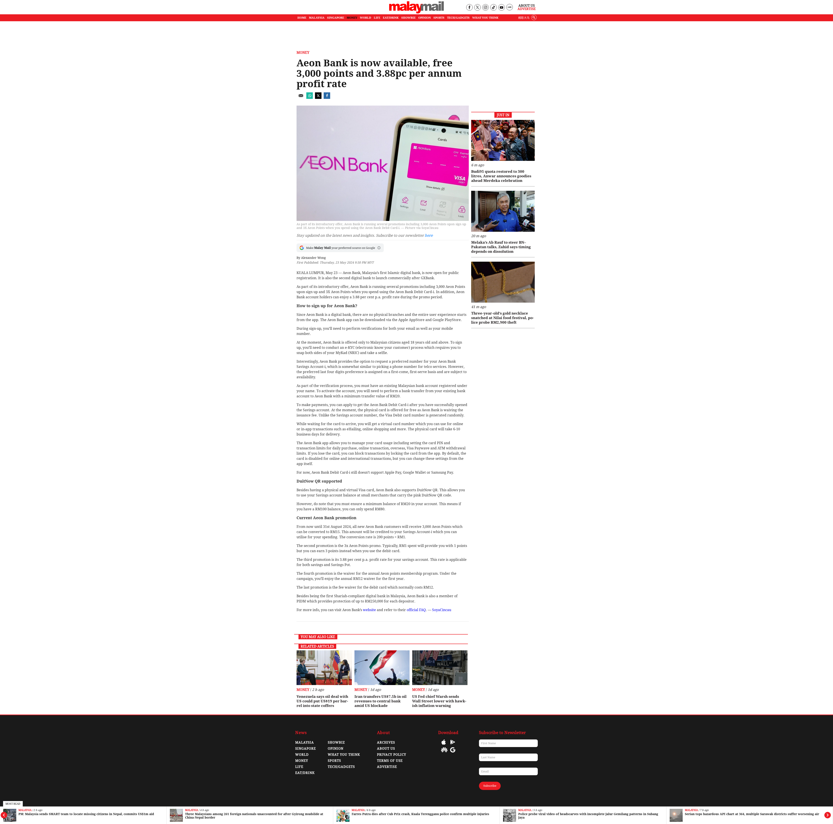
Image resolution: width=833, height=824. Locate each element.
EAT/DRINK (391, 17)
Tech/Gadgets (341, 767)
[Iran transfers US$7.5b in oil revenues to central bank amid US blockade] (382, 667)
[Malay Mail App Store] (443, 745)
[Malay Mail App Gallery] (444, 753)
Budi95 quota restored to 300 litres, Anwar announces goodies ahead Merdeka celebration (501, 176)
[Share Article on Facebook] (327, 98)
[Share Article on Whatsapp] (309, 98)
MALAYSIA (317, 17)
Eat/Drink (305, 773)
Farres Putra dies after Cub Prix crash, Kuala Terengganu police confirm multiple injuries (254, 814)
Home (301, 17)
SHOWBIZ (408, 17)
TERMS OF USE (390, 761)
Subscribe (489, 785)
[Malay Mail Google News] (452, 753)
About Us (526, 6)
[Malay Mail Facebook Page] (469, 8)
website (369, 610)
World (302, 755)
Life (299, 767)
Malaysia (24, 810)
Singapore (692, 810)
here (429, 235)
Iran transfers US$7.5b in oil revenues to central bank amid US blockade (380, 701)
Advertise (527, 9)
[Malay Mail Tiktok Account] (493, 8)
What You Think (485, 17)
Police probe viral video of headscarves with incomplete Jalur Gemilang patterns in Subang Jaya (422, 815)
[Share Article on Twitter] (318, 98)
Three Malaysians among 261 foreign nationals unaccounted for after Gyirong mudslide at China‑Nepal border (87, 815)
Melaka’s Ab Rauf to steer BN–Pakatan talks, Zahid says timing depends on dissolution (501, 247)
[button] (379, 248)
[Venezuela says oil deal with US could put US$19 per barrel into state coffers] (324, 667)
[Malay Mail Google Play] (452, 745)
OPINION (424, 17)
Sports (334, 761)
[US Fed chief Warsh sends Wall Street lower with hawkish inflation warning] (439, 667)
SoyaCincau (441, 610)
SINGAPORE (335, 17)
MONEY (352, 17)
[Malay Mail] (416, 12)
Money (303, 53)
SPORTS (438, 17)
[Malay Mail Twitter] (477, 8)
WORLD (365, 17)
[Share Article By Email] (301, 98)
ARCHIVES (386, 742)
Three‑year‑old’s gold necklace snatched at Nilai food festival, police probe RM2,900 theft (502, 318)
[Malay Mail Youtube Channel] (501, 8)
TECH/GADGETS (458, 17)
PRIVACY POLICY (391, 755)
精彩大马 (524, 17)
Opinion (335, 749)
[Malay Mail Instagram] (485, 8)
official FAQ (416, 610)
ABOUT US (386, 749)
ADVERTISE (387, 767)
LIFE (377, 17)
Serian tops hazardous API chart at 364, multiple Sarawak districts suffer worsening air (585, 814)
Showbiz (336, 742)
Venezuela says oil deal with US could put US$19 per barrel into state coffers (322, 701)
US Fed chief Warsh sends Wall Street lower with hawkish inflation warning (439, 701)
